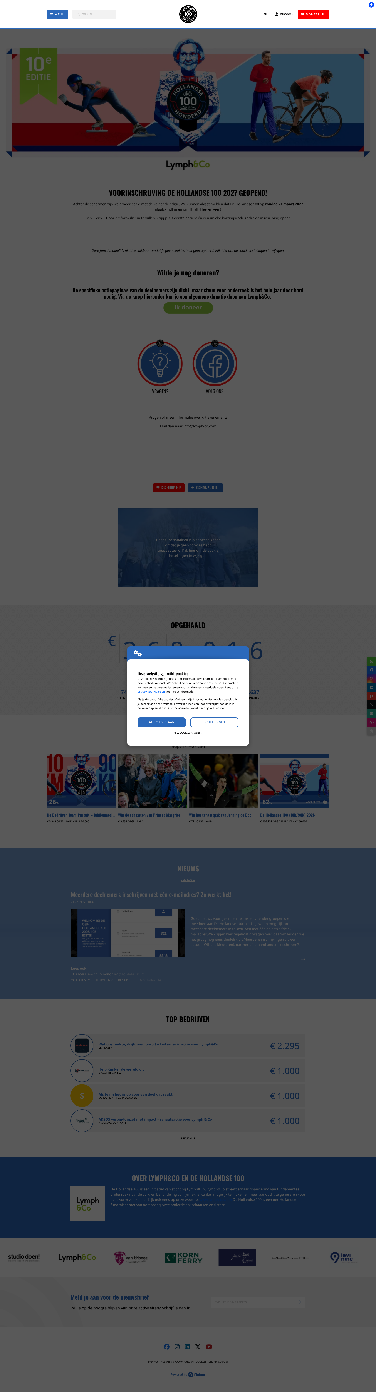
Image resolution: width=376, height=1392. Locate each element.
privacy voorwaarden (151, 691)
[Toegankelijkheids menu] (371, 4)
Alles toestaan (162, 722)
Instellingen (214, 722)
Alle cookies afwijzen (188, 732)
